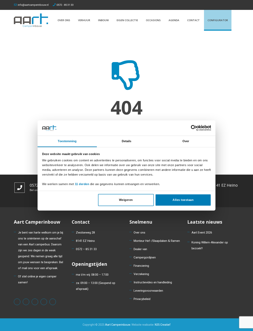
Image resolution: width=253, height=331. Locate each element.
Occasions (153, 20)
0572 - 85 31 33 (65, 4)
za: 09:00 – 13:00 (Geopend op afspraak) (95, 286)
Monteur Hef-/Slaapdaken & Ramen (157, 241)
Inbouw (103, 20)
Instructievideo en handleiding (153, 282)
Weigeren (126, 199)
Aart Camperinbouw (117, 324)
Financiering (141, 266)
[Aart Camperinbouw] (31, 20)
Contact (193, 20)
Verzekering (141, 274)
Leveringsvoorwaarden (148, 290)
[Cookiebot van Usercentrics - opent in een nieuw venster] (194, 128)
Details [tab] (126, 141)
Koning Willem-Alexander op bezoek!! (210, 245)
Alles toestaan (183, 199)
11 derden (82, 184)
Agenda (174, 20)
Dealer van (140, 249)
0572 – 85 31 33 (86, 249)
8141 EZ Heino (85, 241)
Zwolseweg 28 (85, 232)
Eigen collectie (127, 20)
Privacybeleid (142, 299)
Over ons (64, 20)
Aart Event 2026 (202, 232)
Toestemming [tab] (67, 141)
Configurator (218, 20)
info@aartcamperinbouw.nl (33, 4)
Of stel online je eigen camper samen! (37, 279)
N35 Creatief (163, 324)
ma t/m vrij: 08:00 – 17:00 (92, 274)
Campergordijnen (145, 257)
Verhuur (84, 20)
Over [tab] (185, 141)
